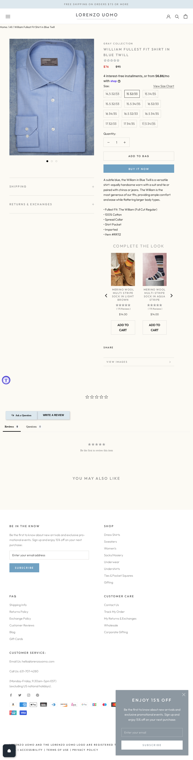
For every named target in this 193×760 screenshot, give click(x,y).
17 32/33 (111, 124)
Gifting (108, 582)
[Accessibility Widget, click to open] (6, 380)
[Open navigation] (8, 16)
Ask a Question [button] (23, 415)
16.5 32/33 (131, 113)
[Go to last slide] (106, 295)
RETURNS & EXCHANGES (30, 204)
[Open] (9, 750)
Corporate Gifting (116, 632)
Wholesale (111, 625)
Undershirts (112, 569)
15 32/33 (132, 94)
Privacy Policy (85, 749)
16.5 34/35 (152, 113)
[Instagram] (28, 694)
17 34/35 (129, 124)
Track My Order (114, 612)
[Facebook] (117, 347)
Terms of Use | (58, 749)
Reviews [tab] (9, 426)
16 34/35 (111, 113)
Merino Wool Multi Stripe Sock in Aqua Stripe (154, 294)
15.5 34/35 (133, 104)
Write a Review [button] (53, 415)
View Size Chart (163, 86)
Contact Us (111, 605)
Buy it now (139, 169)
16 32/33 (153, 104)
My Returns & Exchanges (120, 618)
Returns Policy (18, 612)
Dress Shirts (112, 535)
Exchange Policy (20, 618)
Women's (110, 548)
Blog (12, 632)
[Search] (177, 16)
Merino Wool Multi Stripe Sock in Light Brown (123, 294)
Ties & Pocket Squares (118, 575)
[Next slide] (171, 295)
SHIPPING (18, 186)
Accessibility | (32, 749)
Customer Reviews (21, 625)
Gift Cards (16, 639)
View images (117, 361)
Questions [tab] (31, 426)
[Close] (183, 694)
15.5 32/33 (112, 104)
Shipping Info (18, 605)
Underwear (111, 562)
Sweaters (110, 541)
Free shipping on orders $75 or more (96, 4)
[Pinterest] (127, 347)
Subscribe (151, 745)
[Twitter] (122, 347)
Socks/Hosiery (113, 555)
